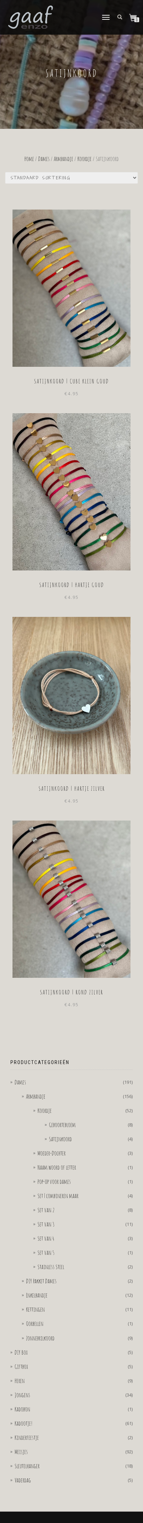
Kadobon (22, 1409)
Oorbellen (34, 1323)
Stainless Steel (50, 1266)
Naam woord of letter (56, 1167)
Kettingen (35, 1309)
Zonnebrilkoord (40, 1338)
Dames (44, 158)
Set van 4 (45, 1238)
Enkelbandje (37, 1295)
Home (29, 158)
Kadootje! (24, 1423)
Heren (20, 1380)
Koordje (84, 158)
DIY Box (21, 1352)
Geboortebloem (62, 1124)
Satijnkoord (60, 1139)
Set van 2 (45, 1210)
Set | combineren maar (57, 1195)
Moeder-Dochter (51, 1153)
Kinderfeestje (27, 1437)
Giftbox (21, 1366)
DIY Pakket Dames (41, 1281)
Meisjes (21, 1451)
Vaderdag (23, 1480)
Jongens (22, 1395)
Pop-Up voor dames (54, 1181)
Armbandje (63, 158)
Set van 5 (45, 1252)
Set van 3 (45, 1224)
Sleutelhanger (27, 1466)
